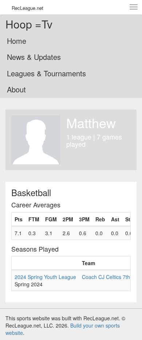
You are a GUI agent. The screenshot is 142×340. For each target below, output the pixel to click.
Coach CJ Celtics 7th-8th (110, 276)
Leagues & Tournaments (46, 73)
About (16, 89)
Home (16, 40)
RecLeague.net (27, 7)
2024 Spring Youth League (45, 276)
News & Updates (34, 56)
